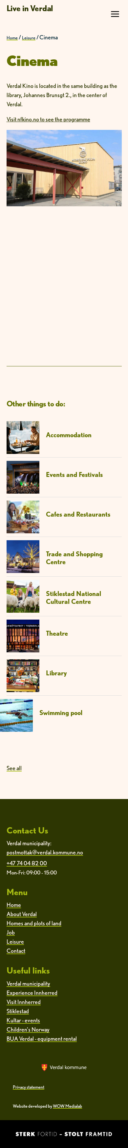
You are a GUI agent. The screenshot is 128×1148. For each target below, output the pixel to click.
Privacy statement (28, 1087)
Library (56, 673)
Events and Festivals (74, 475)
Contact (16, 950)
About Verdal (22, 914)
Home (12, 37)
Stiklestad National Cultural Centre (73, 597)
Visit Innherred (24, 1001)
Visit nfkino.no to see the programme (48, 119)
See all (14, 768)
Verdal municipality (28, 983)
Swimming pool (60, 713)
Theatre (57, 633)
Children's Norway (28, 1029)
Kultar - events (23, 1020)
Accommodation (69, 435)
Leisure (28, 37)
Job (11, 932)
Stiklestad (18, 1011)
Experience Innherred (32, 992)
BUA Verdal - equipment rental (42, 1038)
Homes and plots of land (34, 923)
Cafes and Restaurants (78, 514)
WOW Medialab (67, 1106)
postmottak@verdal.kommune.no (45, 852)
